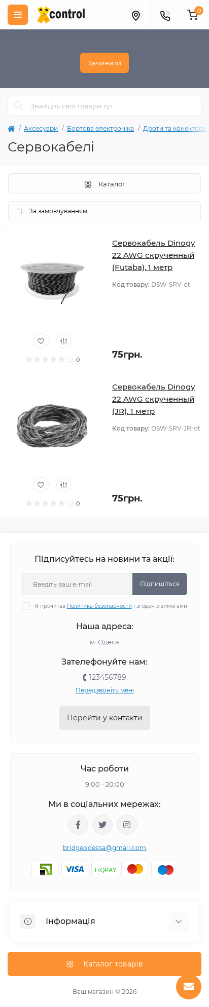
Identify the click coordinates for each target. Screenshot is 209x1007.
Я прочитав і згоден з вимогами (111, 606)
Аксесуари (41, 128)
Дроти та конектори (175, 128)
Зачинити (104, 63)
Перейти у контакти (105, 717)
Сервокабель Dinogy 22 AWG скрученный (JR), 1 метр (153, 399)
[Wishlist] (41, 340)
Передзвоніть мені (105, 690)
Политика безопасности (99, 606)
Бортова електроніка (100, 128)
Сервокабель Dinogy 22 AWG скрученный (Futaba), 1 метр (153, 255)
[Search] (19, 106)
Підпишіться (160, 584)
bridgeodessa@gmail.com (105, 847)
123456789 (107, 677)
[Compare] (64, 340)
